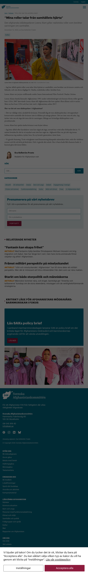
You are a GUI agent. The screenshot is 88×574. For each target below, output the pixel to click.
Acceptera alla (64, 568)
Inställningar (23, 568)
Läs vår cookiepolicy (58, 559)
